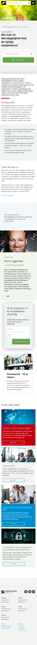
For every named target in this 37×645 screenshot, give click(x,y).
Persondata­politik (5, 628)
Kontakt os (21, 624)
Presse (3, 624)
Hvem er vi (21, 626)
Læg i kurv (20, 60)
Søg (29, 3)
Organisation (21, 628)
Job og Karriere (22, 630)
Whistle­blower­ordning (6, 626)
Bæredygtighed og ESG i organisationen (16, 27)
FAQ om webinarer (7, 195)
